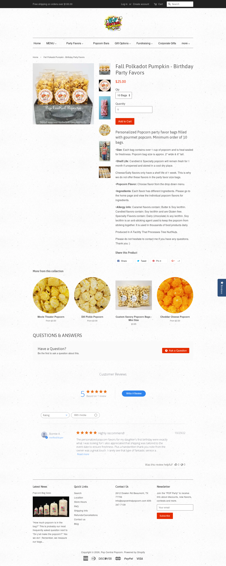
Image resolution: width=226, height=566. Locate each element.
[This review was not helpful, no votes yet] (182, 464)
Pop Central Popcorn (112, 552)
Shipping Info (81, 510)
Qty (117, 89)
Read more (83, 454)
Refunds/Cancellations (86, 515)
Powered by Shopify (134, 552)
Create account (141, 4)
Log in (124, 4)
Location (78, 497)
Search (78, 493)
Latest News (40, 486)
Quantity (120, 104)
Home (35, 57)
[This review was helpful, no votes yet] (176, 464)
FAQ (76, 506)
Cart (160, 4)
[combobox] (55, 415)
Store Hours (80, 501)
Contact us (79, 519)
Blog (76, 523)
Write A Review (133, 393)
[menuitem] (38, 43)
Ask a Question (177, 350)
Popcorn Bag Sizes (42, 493)
